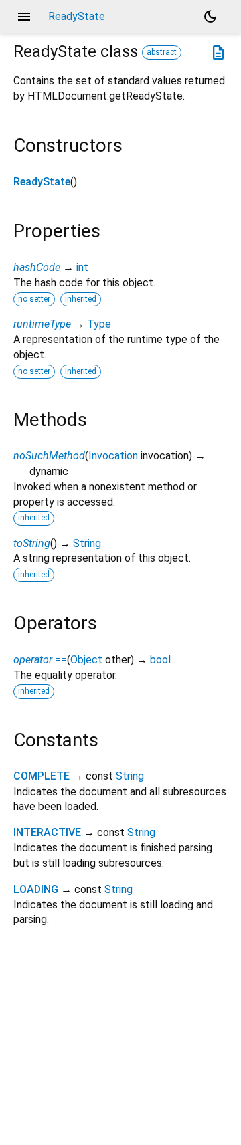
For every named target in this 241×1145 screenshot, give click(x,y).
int (82, 267)
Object (86, 659)
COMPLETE (41, 776)
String (87, 543)
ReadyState (41, 181)
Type (99, 324)
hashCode (36, 267)
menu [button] (24, 17)
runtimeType (42, 324)
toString (31, 543)
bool (160, 659)
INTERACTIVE (47, 832)
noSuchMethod (49, 455)
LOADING (35, 889)
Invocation (113, 455)
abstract (162, 52)
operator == (40, 659)
